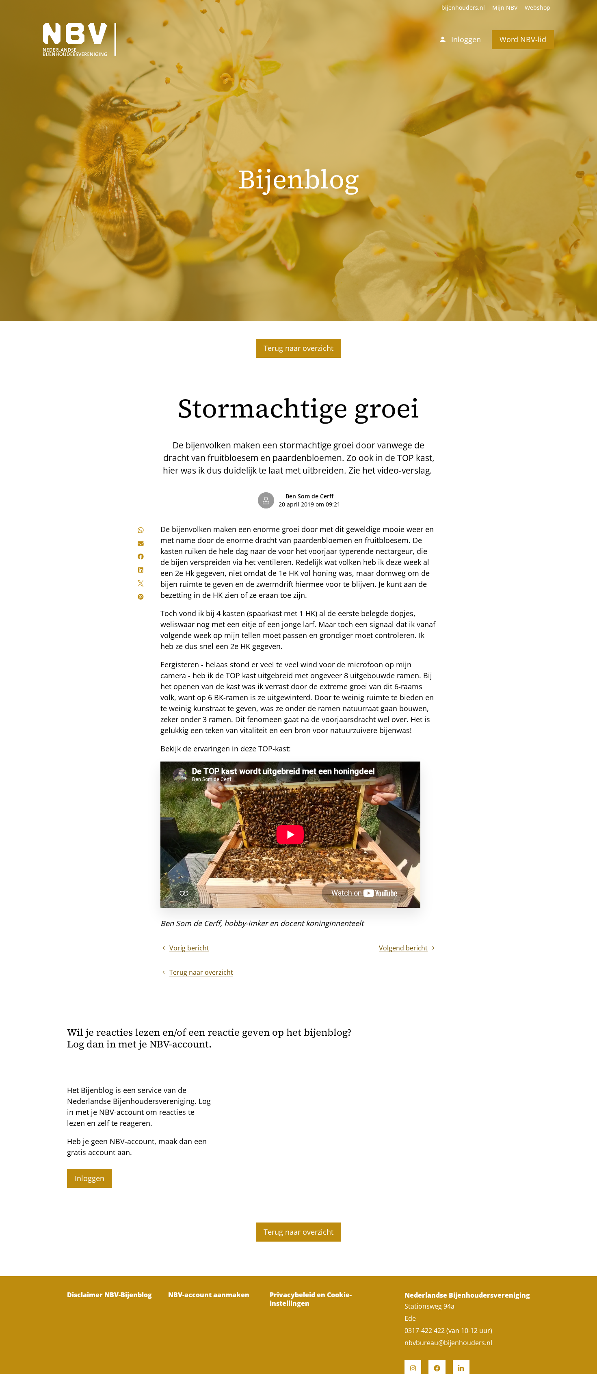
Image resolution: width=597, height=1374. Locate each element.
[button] (141, 530)
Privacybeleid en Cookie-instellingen (311, 1299)
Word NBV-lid (523, 39)
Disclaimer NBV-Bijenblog (109, 1295)
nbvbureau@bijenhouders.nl (448, 1342)
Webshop (537, 7)
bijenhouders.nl (463, 7)
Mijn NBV (504, 7)
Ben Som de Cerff (309, 496)
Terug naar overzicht (298, 348)
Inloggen (89, 1178)
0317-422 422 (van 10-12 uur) (448, 1330)
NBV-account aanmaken (208, 1295)
